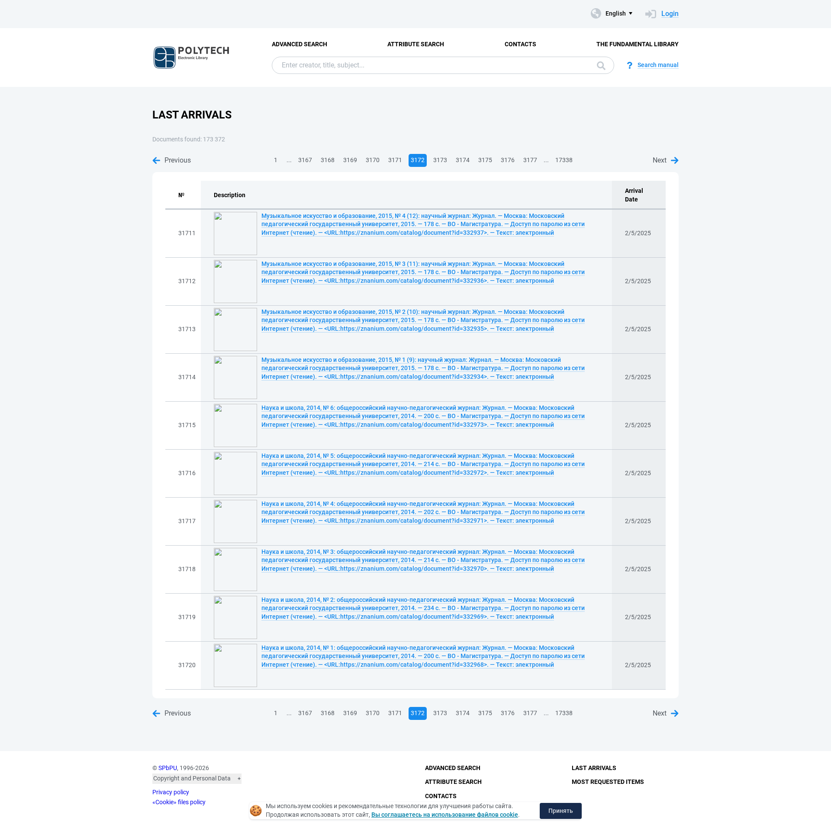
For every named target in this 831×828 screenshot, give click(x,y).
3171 (395, 160)
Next (660, 160)
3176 (508, 160)
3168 (328, 160)
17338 (564, 160)
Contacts (520, 44)
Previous (177, 160)
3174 (463, 160)
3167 (305, 160)
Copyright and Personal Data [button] (192, 778)
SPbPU (167, 767)
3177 (530, 160)
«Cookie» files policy (179, 802)
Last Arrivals (594, 767)
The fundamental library (637, 44)
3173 (440, 160)
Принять (560, 810)
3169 (350, 160)
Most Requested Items (608, 781)
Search (599, 65)
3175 (485, 160)
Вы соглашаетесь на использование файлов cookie (444, 814)
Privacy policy (170, 792)
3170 (373, 160)
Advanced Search (299, 44)
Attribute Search (415, 44)
